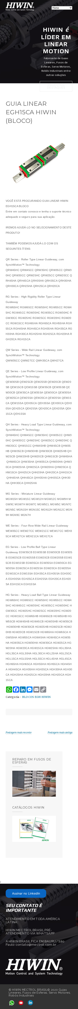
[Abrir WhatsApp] (68, 999)
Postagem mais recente (19, 732)
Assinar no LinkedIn (26, 893)
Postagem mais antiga (60, 732)
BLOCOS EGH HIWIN (36, 697)
